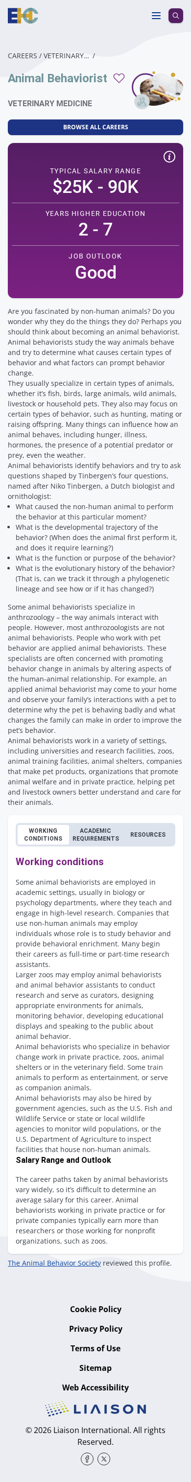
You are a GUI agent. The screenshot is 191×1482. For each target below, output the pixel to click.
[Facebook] (87, 1459)
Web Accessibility (95, 1387)
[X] (103, 1459)
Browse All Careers (95, 127)
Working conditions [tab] (43, 834)
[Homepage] (23, 16)
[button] (169, 158)
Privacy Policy (95, 1328)
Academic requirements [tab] (95, 834)
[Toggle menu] (156, 15)
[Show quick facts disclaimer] (169, 157)
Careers (22, 55)
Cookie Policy (95, 1309)
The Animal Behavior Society (54, 1263)
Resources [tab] (148, 834)
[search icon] (175, 15)
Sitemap (95, 1368)
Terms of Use (95, 1348)
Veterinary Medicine (67, 55)
